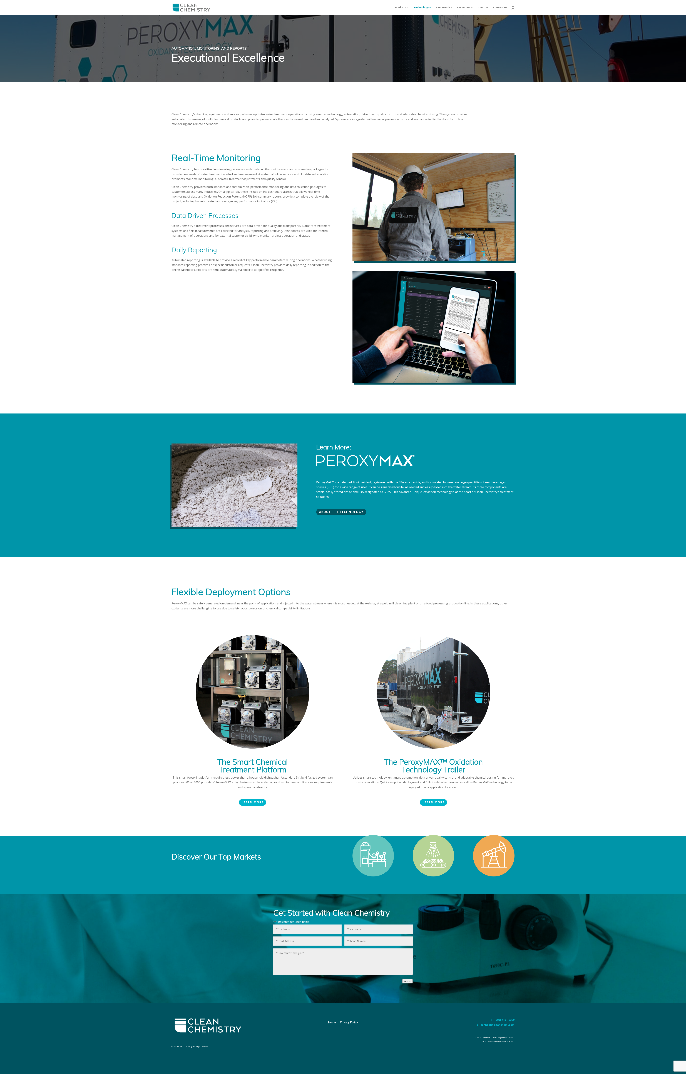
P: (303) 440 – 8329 (502, 1019)
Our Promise (444, 7)
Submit (407, 981)
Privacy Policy (349, 1022)
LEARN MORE (252, 802)
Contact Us (500, 7)
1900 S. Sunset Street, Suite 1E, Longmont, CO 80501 (493, 1037)
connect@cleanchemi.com (497, 1024)
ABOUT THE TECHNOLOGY (341, 512)
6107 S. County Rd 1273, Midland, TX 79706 (497, 1042)
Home (332, 1022)
